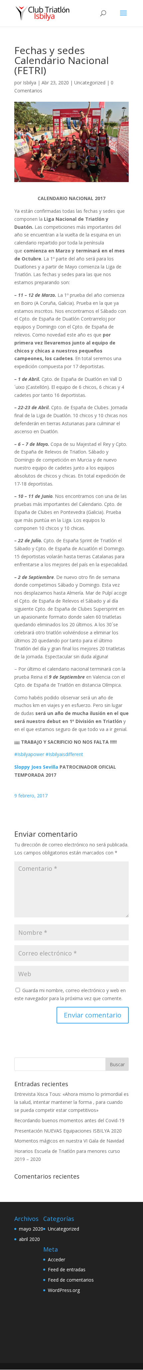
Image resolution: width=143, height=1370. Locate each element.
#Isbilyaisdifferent (64, 754)
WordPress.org (64, 1290)
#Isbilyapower (29, 754)
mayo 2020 (31, 1229)
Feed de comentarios (71, 1280)
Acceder (56, 1259)
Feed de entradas (66, 1269)
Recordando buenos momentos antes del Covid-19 (69, 1120)
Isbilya (29, 82)
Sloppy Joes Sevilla (36, 767)
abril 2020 (29, 1239)
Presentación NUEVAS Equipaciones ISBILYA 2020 (68, 1131)
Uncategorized (89, 82)
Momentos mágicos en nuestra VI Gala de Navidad (69, 1141)
